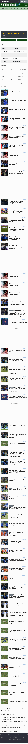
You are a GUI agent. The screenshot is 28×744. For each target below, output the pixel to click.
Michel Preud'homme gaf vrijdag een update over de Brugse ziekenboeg (17, 247)
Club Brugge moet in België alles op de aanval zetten (18, 488)
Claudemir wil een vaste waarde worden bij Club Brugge (17, 379)
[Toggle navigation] (4, 36)
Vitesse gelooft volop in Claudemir (18, 701)
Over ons (11, 734)
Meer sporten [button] (4, 1)
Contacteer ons (4, 734)
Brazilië (15, 55)
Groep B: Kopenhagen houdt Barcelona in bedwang (16, 675)
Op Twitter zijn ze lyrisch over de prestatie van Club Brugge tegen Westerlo (17, 436)
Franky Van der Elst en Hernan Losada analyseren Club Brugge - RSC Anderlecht (17, 445)
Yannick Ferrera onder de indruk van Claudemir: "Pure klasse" (17, 172)
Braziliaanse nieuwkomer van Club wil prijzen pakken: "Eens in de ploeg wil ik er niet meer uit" (18, 614)
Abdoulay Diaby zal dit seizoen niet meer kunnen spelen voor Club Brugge (17, 229)
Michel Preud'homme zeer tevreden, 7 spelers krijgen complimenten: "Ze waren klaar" (17, 203)
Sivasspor (20, 83)
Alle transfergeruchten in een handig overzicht (16, 128)
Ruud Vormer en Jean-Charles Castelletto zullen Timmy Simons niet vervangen (17, 507)
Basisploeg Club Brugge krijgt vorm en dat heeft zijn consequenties (16, 238)
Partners (14, 736)
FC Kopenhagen (22, 69)
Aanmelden (24, 1)
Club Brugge (21, 73)
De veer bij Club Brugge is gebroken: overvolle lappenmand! (17, 542)
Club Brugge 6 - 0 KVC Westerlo (17, 425)
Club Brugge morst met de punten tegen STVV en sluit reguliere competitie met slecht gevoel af (17, 211)
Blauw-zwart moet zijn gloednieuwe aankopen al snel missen (17, 659)
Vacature (25, 734)
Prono (2, 8)
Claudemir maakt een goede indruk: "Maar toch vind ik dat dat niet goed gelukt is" (17, 596)
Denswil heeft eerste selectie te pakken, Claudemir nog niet (17, 631)
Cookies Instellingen (21, 738)
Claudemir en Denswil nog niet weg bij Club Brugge (17, 119)
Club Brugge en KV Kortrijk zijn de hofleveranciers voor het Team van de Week (18, 398)
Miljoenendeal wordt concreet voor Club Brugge (16, 146)
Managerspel (8, 8)
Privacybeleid (18, 734)
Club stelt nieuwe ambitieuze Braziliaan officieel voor (16, 649)
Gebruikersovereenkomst (7, 738)
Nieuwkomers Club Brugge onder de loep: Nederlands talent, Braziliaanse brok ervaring (17, 641)
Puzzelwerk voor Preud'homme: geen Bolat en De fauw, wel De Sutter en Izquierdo (17, 516)
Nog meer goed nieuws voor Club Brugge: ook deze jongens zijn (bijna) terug (17, 534)
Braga (19, 79)
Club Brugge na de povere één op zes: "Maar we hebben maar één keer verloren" (17, 587)
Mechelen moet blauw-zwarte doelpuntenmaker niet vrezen (16, 622)
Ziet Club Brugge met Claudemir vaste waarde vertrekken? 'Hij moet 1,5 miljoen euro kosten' (17, 303)
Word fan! (14, 40)
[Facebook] (15, 1)
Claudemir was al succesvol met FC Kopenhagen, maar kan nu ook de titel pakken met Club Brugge (17, 389)
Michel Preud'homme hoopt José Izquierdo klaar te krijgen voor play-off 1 (17, 220)
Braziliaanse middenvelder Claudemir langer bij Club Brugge (17, 360)
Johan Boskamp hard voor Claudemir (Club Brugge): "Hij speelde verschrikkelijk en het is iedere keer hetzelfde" (17, 454)
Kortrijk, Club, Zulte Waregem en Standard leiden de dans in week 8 (18, 321)
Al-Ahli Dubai (21, 76)
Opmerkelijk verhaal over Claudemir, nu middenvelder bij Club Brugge (17, 463)
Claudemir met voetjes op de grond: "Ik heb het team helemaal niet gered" (17, 569)
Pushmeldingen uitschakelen (14, 739)
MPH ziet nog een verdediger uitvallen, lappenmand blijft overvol (18, 524)
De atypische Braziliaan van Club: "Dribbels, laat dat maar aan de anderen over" (17, 561)
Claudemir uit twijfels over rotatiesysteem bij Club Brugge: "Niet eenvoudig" (17, 472)
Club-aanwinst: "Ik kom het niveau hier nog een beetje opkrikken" (17, 604)
